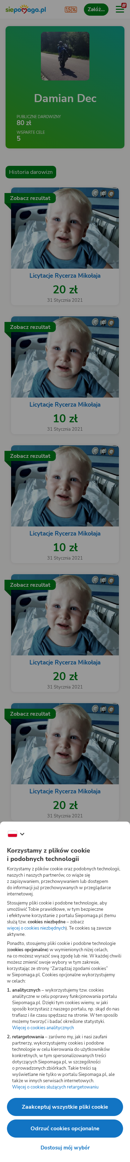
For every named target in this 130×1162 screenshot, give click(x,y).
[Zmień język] (16, 834)
